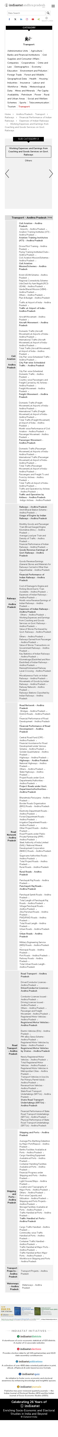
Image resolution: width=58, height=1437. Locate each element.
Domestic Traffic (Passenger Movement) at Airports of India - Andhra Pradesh (34, 451)
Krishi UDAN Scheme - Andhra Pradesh (33, 276)
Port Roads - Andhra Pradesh (33, 955)
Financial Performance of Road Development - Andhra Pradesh (34, 720)
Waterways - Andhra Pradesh (13, 1286)
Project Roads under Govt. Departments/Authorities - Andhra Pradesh (31, 780)
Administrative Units (18, 50)
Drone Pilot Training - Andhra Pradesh (33, 248)
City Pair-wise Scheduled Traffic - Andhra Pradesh (35, 358)
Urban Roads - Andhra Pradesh (34, 929)
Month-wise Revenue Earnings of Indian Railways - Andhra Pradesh (35, 603)
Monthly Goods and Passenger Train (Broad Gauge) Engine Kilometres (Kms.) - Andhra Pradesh (34, 528)
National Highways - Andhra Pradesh (32, 765)
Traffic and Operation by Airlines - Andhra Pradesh (34, 490)
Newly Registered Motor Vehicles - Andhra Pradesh (33, 1058)
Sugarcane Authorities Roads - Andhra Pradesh (33, 857)
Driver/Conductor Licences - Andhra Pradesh (34, 984)
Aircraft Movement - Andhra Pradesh (32, 318)
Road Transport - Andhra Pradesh (12, 1049)
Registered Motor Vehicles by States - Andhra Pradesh (35, 1044)
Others (28, 160)
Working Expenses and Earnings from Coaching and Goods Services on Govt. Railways (26, 127)
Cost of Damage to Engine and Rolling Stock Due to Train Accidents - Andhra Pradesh (33, 589)
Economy (36, 66)
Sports (23, 102)
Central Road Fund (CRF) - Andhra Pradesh (31, 739)
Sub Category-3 (28, 138)
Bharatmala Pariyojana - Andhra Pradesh (34, 799)
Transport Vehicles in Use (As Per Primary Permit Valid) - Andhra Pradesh (35, 1080)
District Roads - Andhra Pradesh (34, 714)
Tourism (11, 106)
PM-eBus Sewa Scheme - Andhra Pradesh (33, 1038)
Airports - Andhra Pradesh (32, 229)
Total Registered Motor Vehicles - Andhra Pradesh (33, 1064)
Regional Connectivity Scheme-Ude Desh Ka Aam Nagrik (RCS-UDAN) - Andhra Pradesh (34, 283)
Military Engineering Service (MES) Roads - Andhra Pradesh (34, 944)
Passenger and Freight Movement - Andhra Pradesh (34, 1012)
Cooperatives (28, 62)
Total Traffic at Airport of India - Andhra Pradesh (34, 484)
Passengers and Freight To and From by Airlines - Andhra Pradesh (34, 477)
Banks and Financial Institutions (23, 54)
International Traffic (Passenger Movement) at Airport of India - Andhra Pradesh (34, 460)
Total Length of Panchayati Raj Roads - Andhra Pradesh (33, 902)
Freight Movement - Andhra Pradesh (32, 390)
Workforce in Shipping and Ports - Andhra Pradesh (34, 1260)
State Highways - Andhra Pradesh (31, 773)
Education (12, 70)
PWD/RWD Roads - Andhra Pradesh (32, 919)
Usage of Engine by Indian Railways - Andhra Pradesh (33, 517)
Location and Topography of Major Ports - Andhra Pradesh (33, 1188)
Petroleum (27, 94)
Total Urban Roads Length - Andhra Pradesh (32, 966)
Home (8, 114)
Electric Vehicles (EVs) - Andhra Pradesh (35, 1032)
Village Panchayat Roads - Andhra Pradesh (32, 908)
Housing (43, 78)
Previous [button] (7, 173)
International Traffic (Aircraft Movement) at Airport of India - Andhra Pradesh (33, 342)
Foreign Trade (14, 74)
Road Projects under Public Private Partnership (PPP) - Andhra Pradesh (32, 837)
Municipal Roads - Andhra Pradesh (31, 951)
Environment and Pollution (33, 70)
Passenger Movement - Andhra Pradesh (33, 436)
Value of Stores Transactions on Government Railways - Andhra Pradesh (34, 648)
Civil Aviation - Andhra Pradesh (11, 362)
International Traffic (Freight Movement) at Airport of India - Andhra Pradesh (33, 414)
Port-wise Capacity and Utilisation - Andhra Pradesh (32, 1197)
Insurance (25, 82)
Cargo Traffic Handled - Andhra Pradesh (34, 1228)
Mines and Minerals (25, 90)
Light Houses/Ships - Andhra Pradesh (33, 1183)
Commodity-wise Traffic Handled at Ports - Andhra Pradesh (31, 1235)
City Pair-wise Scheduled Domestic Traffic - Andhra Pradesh (31, 374)
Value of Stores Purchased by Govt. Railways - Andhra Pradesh (35, 630)
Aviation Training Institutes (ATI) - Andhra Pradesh (35, 233)
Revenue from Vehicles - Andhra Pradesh (32, 1087)
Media (24, 86)
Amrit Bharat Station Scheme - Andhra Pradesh (33, 511)
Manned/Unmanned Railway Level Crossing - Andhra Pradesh (35, 669)
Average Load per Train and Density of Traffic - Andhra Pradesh (32, 538)
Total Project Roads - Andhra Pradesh (33, 863)
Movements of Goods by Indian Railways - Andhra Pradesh (34, 683)
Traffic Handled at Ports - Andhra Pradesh (35, 1214)
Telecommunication (39, 102)
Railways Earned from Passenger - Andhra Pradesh (35, 641)
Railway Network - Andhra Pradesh (31, 688)
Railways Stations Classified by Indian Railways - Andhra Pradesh (34, 695)
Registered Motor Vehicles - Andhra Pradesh (34, 1018)
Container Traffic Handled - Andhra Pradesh (32, 1243)
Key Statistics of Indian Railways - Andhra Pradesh (34, 655)
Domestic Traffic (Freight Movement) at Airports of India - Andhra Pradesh (34, 405)
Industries (12, 82)
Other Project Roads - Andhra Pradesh (33, 830)
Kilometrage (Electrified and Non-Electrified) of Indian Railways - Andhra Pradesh (35, 662)
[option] (28, 174)
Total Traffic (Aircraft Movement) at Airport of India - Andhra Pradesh (34, 351)
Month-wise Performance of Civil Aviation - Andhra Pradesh (34, 430)
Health (33, 78)
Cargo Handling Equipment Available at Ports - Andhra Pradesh (32, 1158)
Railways (9, 117)
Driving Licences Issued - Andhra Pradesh (32, 1004)
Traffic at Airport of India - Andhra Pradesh (35, 304)
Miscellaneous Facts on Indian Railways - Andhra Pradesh (33, 677)
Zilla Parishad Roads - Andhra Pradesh (33, 913)
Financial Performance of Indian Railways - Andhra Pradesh (34, 546)
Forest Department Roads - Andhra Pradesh (32, 818)
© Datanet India (29, 1416)
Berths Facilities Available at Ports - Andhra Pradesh (32, 1151)
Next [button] (51, 173)
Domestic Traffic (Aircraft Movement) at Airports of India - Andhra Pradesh (34, 334)
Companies (13, 62)
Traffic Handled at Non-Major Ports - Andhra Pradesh (33, 1254)
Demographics (22, 66)
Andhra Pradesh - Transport (30, 114)
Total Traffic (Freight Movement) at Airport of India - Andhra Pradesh (34, 423)
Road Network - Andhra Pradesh (11, 836)
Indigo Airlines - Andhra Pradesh (35, 500)
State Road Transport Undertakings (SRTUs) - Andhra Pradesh (36, 1094)
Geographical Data (17, 78)
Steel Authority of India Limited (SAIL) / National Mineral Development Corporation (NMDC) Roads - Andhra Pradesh (35, 847)
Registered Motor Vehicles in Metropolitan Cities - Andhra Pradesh (34, 1071)
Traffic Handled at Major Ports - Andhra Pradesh (34, 1248)
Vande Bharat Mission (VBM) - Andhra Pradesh (33, 291)
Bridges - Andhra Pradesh (32, 711)
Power (38, 94)
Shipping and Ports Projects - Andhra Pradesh (33, 1203)
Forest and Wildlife (34, 74)
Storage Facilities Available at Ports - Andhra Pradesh (33, 1208)
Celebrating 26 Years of (29, 1402)
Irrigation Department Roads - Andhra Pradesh (33, 824)
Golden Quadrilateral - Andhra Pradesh (33, 753)
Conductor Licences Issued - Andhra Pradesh (34, 998)
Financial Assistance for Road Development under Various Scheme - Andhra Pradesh (33, 746)
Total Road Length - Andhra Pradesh (32, 925)
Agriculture (36, 50)
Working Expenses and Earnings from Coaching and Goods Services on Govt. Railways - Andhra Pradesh (34, 622)
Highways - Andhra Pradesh (32, 757)
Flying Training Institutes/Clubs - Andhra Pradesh (34, 253)
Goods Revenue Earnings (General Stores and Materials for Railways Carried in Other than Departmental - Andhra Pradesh (35, 566)
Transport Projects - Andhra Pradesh (12, 1272)
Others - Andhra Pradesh (31, 295)
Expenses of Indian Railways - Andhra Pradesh (33, 596)
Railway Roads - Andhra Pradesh (31, 960)
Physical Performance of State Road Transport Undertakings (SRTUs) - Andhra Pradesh (35, 1123)
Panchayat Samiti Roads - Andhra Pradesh (35, 896)
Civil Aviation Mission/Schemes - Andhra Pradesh (34, 259)
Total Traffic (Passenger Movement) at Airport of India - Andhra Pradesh (33, 469)
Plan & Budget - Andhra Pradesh (34, 298)
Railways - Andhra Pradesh (11, 603)
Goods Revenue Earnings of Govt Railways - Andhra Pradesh (33, 553)
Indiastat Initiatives (29, 1331)
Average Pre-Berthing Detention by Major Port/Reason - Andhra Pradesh (34, 1144)
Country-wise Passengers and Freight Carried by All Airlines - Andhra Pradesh (33, 383)
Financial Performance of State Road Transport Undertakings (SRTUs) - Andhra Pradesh (35, 1114)
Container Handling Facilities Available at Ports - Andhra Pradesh (33, 1167)
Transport (24, 106)
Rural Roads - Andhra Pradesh (34, 867)
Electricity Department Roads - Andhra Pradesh (33, 812)
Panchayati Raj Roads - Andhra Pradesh (34, 882)
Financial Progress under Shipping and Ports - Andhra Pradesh (32, 1175)
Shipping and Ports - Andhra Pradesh (11, 1197)
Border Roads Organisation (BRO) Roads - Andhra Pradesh (34, 805)
